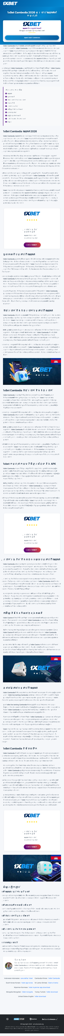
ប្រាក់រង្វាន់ (12, 106)
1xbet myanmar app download (39, 987)
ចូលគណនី (11, 97)
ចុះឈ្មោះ (9, 93)
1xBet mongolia (27, 992)
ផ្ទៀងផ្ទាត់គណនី (14, 115)
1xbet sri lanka (53, 983)
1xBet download (52, 992)
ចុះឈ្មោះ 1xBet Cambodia (32, 37)
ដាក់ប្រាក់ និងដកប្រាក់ (16, 100)
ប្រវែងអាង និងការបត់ (16, 119)
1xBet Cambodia (54, 978)
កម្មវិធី (11, 103)
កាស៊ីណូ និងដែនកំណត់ (15, 109)
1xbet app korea (27, 983)
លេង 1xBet (32, 245)
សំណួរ (9, 122)
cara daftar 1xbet (27, 978)
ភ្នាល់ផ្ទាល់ (11, 112)
